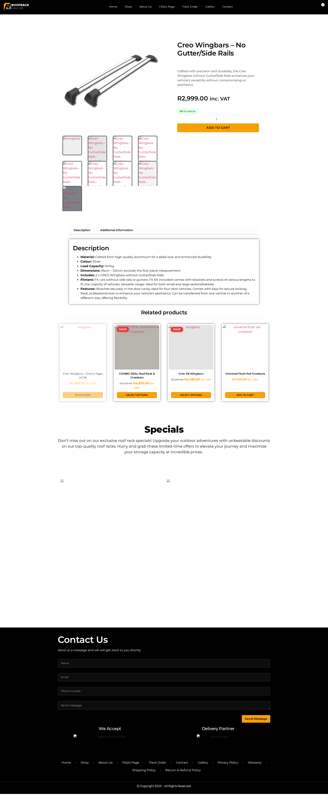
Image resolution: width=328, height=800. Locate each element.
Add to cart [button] (245, 395)
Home (113, 6)
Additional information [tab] (116, 230)
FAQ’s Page (167, 6)
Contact (227, 6)
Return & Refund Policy (183, 770)
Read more (83, 395)
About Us (145, 6)
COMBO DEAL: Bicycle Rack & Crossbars (111, 533)
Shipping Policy (144, 770)
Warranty (255, 762)
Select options (137, 395)
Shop (128, 6)
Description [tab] (82, 230)
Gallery (210, 6)
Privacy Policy (228, 762)
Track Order (190, 6)
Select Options (111, 549)
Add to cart (218, 127)
